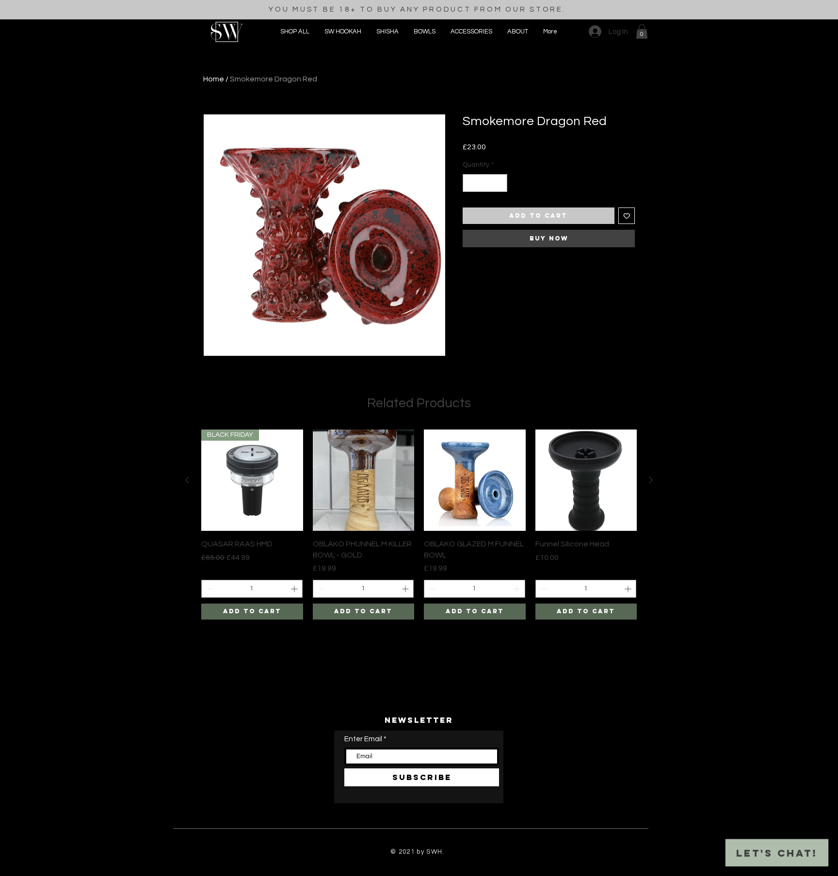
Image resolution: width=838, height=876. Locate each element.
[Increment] (500, 183)
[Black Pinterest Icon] (419, 870)
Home (213, 79)
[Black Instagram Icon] (387, 870)
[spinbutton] (485, 183)
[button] (471, 31)
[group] (419, 524)
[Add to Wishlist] (626, 215)
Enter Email (363, 739)
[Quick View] (364, 480)
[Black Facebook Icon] (403, 870)
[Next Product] (651, 480)
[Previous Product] (187, 480)
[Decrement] (470, 183)
